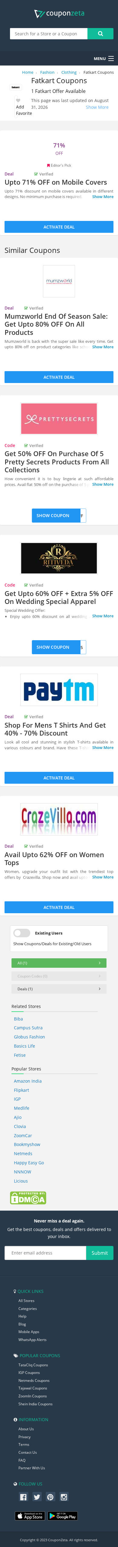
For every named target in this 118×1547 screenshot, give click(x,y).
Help (22, 1316)
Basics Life (24, 1046)
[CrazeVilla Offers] (59, 819)
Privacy (24, 1436)
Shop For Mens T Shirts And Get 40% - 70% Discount (55, 728)
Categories (27, 1308)
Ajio (17, 1117)
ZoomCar (23, 1135)
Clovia (20, 1126)
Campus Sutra (28, 1028)
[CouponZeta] (59, 14)
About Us (26, 1429)
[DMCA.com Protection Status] (28, 1197)
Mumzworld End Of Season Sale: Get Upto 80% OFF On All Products (56, 324)
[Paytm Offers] (59, 690)
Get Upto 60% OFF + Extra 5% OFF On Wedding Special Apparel (59, 597)
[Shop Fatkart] (15, 88)
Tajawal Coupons (32, 1388)
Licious (21, 1181)
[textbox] (49, 33)
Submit (100, 1253)
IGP (17, 1099)
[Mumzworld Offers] (59, 281)
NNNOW (22, 1172)
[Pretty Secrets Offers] (59, 419)
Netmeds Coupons (34, 1380)
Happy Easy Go (29, 1163)
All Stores (26, 1300)
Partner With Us (31, 1468)
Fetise (20, 1055)
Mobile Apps (28, 1331)
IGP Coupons (29, 1372)
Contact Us (27, 1452)
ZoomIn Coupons (32, 1396)
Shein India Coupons (35, 1404)
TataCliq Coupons (33, 1365)
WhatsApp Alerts (32, 1339)
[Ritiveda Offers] (59, 558)
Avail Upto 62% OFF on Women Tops (54, 858)
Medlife (21, 1108)
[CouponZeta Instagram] (64, 1497)
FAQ (21, 1460)
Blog (22, 1324)
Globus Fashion (29, 1037)
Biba (18, 1019)
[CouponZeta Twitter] (37, 1497)
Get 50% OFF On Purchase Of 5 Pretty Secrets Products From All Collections (57, 461)
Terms (23, 1444)
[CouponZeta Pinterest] (50, 1497)
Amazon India (28, 1081)
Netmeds (23, 1153)
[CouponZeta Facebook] (23, 1497)
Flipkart (21, 1090)
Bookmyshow (27, 1144)
